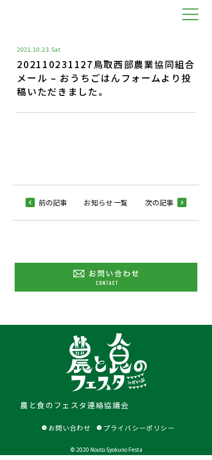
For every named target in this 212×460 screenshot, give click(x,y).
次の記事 (159, 202)
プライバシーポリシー (139, 427)
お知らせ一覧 (106, 202)
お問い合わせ (69, 427)
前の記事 (53, 202)
